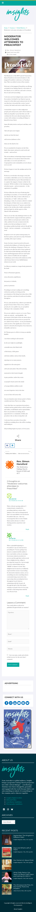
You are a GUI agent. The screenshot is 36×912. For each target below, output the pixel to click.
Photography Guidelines (14, 804)
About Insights (18, 909)
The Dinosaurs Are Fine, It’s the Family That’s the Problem (23, 886)
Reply (27, 529)
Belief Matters (21, 28)
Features (12, 28)
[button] (7, 445)
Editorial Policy (11, 800)
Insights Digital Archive (14, 798)
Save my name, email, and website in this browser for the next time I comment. (17, 657)
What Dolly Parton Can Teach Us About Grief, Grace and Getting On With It (23, 874)
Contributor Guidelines (14, 802)
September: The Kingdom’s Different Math (23, 836)
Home (6, 28)
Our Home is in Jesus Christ (23, 860)
